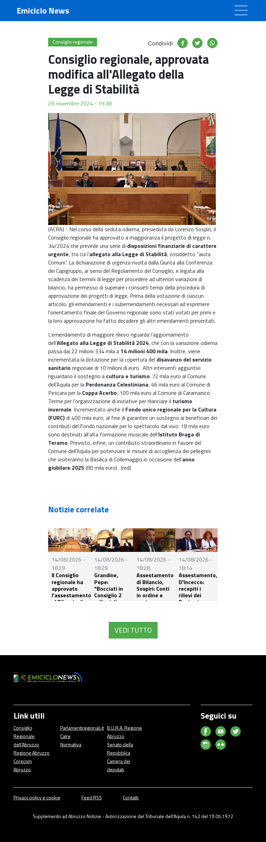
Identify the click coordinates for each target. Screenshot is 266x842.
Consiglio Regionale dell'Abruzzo (26, 736)
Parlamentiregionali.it (82, 727)
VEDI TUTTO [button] (133, 630)
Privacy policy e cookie (37, 797)
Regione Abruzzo (32, 752)
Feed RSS (91, 797)
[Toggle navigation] (241, 10)
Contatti (131, 797)
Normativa (70, 744)
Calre (65, 736)
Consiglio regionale (72, 42)
